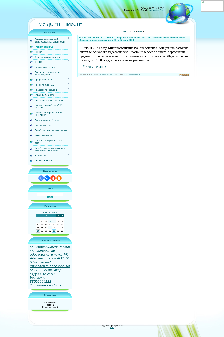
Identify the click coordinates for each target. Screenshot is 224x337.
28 (54, 231)
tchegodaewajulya (106, 74)
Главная (125, 32)
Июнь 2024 (50, 212)
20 (50, 228)
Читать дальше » (95, 66)
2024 (133, 32)
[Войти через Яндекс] (53, 178)
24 (38, 231)
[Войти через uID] (41, 178)
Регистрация (153, 10)
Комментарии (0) (135, 74)
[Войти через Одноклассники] (59, 178)
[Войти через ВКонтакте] (47, 178)
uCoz (112, 328)
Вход (162, 10)
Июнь (139, 32)
